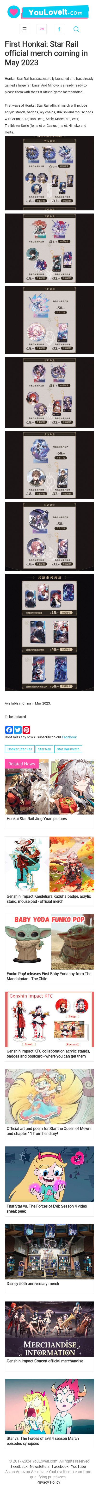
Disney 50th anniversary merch (33, 1283)
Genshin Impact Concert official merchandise (45, 1361)
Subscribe (42, 29)
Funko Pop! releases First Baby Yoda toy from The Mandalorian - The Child (49, 976)
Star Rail (44, 749)
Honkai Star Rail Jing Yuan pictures (37, 818)
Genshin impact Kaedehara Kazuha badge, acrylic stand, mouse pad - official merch (49, 899)
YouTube (78, 1466)
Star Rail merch (68, 749)
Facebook (59, 29)
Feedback (19, 1466)
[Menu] (24, 29)
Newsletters (40, 1466)
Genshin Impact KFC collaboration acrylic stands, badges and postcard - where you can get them (48, 1054)
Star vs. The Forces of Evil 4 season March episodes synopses (43, 1441)
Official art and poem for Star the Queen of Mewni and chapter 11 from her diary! (49, 1131)
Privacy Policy (48, 1482)
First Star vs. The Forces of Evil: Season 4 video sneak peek (47, 1209)
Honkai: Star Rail (19, 749)
